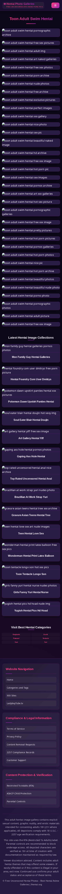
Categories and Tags (17, 687)
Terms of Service (16, 728)
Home (10, 679)
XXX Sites (11, 695)
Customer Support (16, 760)
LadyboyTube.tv (15, 703)
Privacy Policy (14, 736)
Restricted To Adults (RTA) (20, 785)
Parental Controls (16, 801)
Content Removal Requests (21, 744)
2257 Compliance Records (20, 752)
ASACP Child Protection (19, 793)
